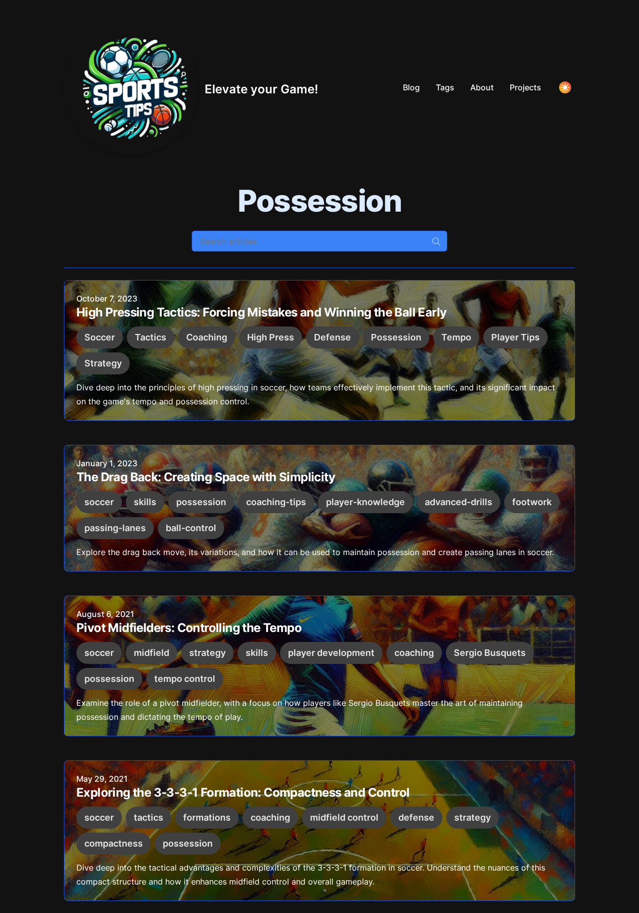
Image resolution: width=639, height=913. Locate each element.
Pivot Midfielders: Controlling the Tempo (189, 627)
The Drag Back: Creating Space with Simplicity (205, 477)
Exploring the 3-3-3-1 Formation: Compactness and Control (242, 792)
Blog (411, 87)
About (482, 87)
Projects (525, 87)
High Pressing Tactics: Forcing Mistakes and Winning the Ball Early (261, 312)
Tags (445, 87)
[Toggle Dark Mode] (565, 87)
